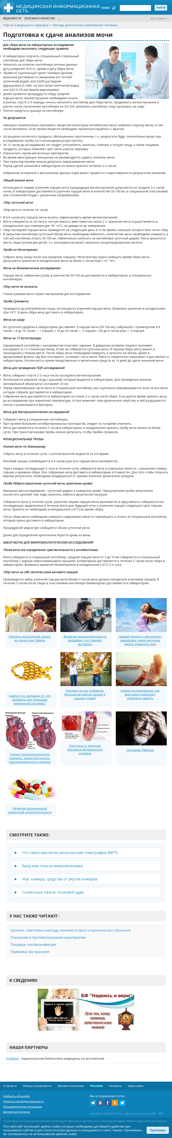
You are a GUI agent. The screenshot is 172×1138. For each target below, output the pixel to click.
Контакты (115, 1086)
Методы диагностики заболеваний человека (85, 25)
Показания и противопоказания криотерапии (48, 937)
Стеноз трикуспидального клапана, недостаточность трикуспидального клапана (30, 758)
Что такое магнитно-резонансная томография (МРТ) (69, 852)
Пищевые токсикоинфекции (33, 944)
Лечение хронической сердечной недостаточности (30, 810)
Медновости (12, 18)
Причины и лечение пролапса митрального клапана (85, 749)
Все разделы (158, 18)
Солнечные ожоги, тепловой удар (53, 892)
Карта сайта (135, 1086)
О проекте (10, 1086)
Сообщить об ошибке (16, 1096)
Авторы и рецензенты (37, 1086)
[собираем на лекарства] (86, 1014)
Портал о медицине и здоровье (26, 25)
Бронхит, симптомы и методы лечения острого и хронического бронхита (70, 930)
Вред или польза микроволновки (52, 865)
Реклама (96, 1086)
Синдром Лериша (140, 750)
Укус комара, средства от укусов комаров (59, 878)
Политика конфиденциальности (23, 1101)
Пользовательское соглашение (22, 1106)
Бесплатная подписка (16, 1112)
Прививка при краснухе (29, 951)
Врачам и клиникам (71, 1086)
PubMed (12, 1058)
